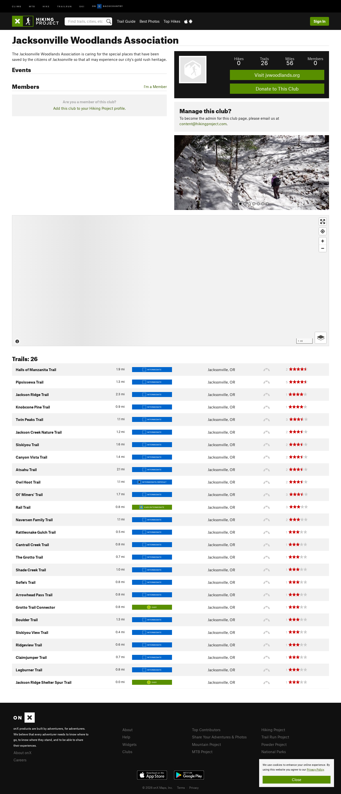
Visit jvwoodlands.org (277, 75)
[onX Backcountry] (107, 6)
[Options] (320, 337)
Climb (16, 6)
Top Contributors (206, 729)
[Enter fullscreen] (322, 221)
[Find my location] (322, 231)
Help (126, 737)
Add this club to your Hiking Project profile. (89, 108)
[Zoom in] (322, 241)
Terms (181, 787)
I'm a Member (155, 86)
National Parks (273, 751)
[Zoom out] (322, 248)
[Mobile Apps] (188, 21)
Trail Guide (126, 21)
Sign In (320, 21)
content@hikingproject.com (203, 123)
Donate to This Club (277, 89)
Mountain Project (206, 744)
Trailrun (64, 6)
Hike (46, 6)
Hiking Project (273, 729)
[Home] (38, 21)
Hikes (239, 58)
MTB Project (202, 751)
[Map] (170, 280)
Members (315, 58)
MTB (32, 6)
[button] (179, 172)
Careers (19, 760)
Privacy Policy (315, 769)
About (127, 729)
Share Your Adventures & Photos (219, 737)
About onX (22, 752)
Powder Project (274, 744)
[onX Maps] (24, 721)
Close (296, 779)
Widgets (129, 744)
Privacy (194, 787)
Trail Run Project (275, 737)
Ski (82, 6)
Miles (289, 58)
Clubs (127, 751)
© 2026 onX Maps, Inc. (157, 787)
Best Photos (150, 21)
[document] (297, 773)
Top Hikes (172, 21)
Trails (264, 58)
